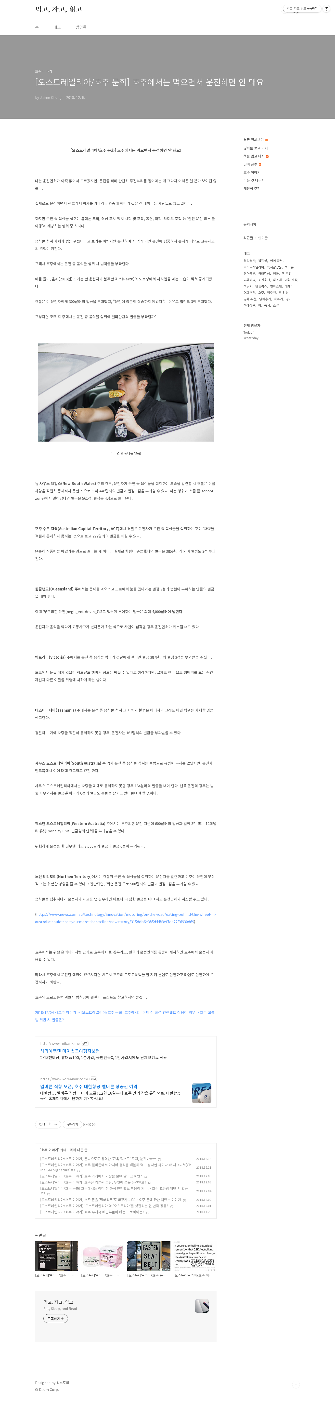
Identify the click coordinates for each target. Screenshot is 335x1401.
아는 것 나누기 (254, 180)
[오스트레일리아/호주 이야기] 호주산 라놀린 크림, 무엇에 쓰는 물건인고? (93, 1182)
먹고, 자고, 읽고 (58, 9)
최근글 (248, 237)
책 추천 (287, 273)
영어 (289, 299)
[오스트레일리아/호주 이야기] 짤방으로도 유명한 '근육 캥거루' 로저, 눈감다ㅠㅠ (98, 1158)
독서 (267, 305)
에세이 (289, 286)
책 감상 (284, 292)
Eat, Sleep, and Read (60, 1308)
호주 (261, 292)
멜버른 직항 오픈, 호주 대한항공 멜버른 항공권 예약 (89, 1086)
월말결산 (249, 260)
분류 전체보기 (254, 139)
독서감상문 (274, 267)
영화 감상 (291, 279)
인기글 (263, 237)
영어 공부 (251, 164)
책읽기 (248, 286)
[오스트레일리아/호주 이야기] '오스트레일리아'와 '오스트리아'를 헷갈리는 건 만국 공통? (104, 1205)
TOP (296, 1384)
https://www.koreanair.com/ (64, 1079)
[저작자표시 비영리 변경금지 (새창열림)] (89, 1124)
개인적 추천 (252, 188)
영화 (276, 273)
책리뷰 (289, 267)
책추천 (271, 292)
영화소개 (276, 286)
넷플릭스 (261, 286)
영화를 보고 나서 (256, 147)
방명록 (81, 27)
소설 (276, 305)
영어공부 (249, 273)
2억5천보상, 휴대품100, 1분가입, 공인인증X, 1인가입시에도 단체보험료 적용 (103, 1057)
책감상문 (249, 305)
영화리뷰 (249, 279)
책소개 (277, 279)
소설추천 (264, 279)
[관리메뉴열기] (326, 8)
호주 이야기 (49, 1149)
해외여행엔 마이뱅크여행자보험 (70, 1051)
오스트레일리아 (254, 267)
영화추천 (249, 292)
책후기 (278, 299)
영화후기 (265, 299)
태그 (57, 27)
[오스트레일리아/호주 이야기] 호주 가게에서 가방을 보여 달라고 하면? (91, 1176)
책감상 (262, 260)
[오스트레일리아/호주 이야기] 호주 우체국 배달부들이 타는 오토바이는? (92, 1211)
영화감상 (264, 273)
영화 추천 (250, 299)
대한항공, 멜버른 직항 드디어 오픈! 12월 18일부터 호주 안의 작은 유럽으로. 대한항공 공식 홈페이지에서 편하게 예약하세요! (110, 1095)
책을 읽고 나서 (255, 156)
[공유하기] (50, 1124)
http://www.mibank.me (60, 1043)
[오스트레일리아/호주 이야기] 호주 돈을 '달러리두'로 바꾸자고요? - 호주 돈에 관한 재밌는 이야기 (110, 1199)
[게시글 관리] (56, 1124)
